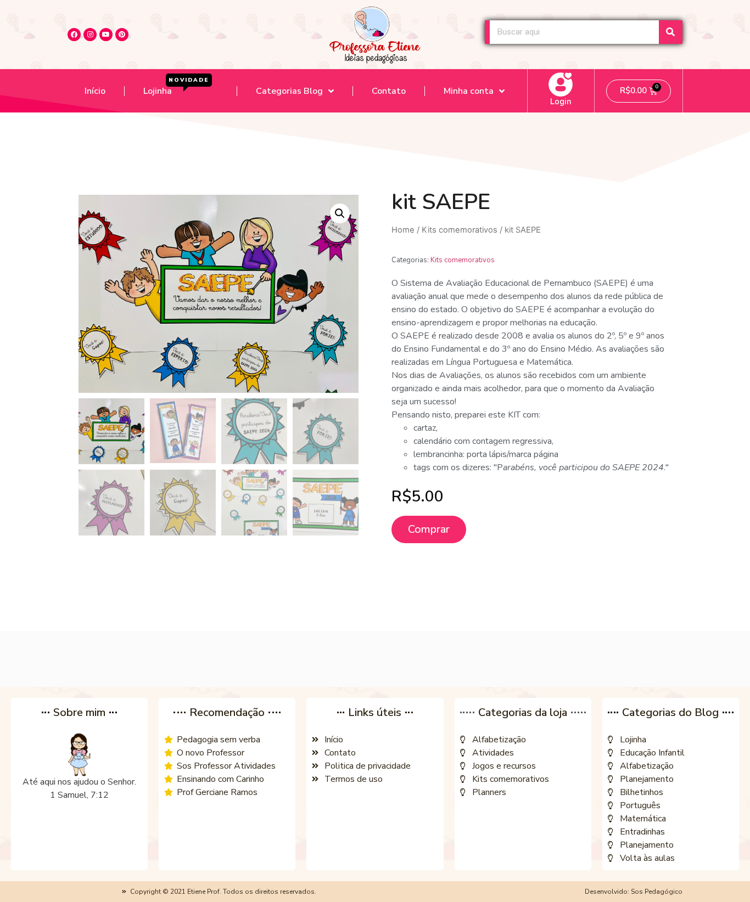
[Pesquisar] (670, 32)
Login (561, 101)
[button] (531, 401)
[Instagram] (90, 34)
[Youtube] (106, 34)
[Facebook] (74, 34)
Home (403, 230)
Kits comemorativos (459, 230)
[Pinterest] (121, 34)
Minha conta (469, 91)
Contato (389, 91)
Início (95, 91)
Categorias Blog (289, 91)
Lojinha (176, 87)
